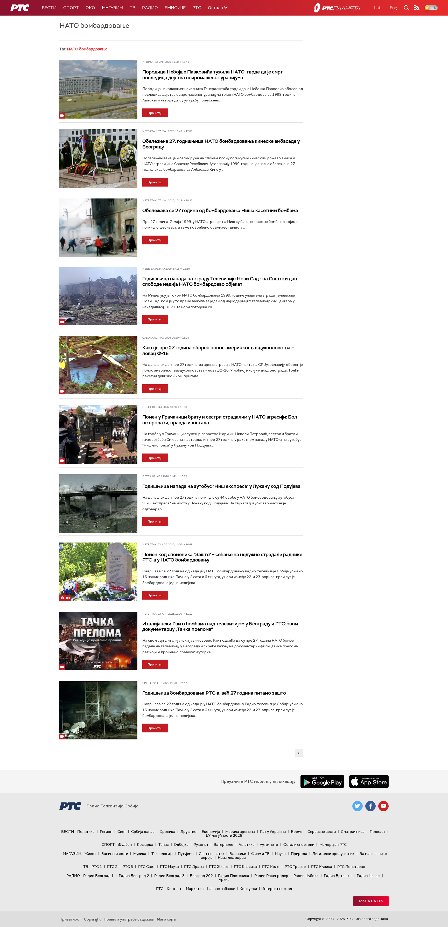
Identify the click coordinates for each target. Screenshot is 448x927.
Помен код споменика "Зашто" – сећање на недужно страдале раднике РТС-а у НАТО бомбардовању (222, 557)
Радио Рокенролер (271, 875)
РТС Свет (146, 866)
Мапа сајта (371, 901)
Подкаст (377, 831)
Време (296, 831)
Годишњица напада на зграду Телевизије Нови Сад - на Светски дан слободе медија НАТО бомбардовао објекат (219, 281)
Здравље (237, 853)
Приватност (70, 919)
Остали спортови (298, 844)
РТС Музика (321, 866)
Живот (90, 853)
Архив (224, 879)
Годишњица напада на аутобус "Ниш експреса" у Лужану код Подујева (221, 486)
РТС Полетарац (351, 866)
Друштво (188, 831)
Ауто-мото (269, 844)
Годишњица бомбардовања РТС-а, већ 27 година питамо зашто (214, 693)
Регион (106, 831)
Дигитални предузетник (333, 853)
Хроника (167, 831)
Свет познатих (211, 853)
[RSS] (417, 8)
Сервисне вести (321, 831)
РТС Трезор (295, 866)
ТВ (132, 7)
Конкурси (248, 888)
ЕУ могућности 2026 (224, 835)
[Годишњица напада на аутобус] (98, 503)
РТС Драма (194, 866)
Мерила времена (240, 831)
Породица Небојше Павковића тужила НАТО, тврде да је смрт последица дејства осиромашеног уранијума (212, 75)
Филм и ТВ (260, 853)
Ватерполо (223, 844)
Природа (299, 853)
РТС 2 (112, 866)
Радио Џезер (368, 875)
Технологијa (162, 853)
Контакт (174, 888)
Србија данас (143, 831)
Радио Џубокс (306, 875)
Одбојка (181, 844)
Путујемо (186, 853)
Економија (211, 831)
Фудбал (125, 844)
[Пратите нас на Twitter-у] (357, 806)
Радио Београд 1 (98, 875)
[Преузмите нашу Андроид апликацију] (322, 781)
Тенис (163, 844)
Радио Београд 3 (169, 875)
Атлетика (247, 844)
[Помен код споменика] (98, 572)
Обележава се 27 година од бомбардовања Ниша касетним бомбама (220, 210)
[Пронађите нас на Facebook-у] (370, 806)
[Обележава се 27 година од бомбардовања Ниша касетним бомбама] (98, 227)
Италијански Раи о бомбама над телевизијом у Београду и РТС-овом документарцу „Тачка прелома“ (220, 627)
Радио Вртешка (338, 875)
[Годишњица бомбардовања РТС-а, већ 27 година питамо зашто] (98, 710)
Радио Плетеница (233, 875)
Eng (393, 7)
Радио (150, 7)
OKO (90, 7)
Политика (86, 831)
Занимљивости (114, 853)
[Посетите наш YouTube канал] (383, 806)
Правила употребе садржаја (129, 919)
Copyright (92, 919)
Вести (49, 7)
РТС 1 (97, 866)
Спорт (71, 7)
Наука (280, 853)
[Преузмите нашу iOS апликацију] (369, 781)
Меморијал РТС (333, 844)
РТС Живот (219, 866)
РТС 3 (128, 866)
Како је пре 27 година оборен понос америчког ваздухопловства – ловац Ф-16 (218, 350)
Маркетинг (195, 888)
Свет (121, 831)
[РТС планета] (337, 8)
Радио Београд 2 (134, 875)
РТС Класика (245, 866)
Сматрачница (353, 831)
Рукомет (201, 844)
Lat (377, 7)
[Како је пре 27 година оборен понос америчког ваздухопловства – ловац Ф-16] (98, 365)
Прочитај (155, 113)
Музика (139, 853)
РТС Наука (169, 866)
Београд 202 (201, 875)
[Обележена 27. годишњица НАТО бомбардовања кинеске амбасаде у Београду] (98, 158)
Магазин (112, 7)
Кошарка (145, 844)
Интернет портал (276, 888)
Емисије (175, 7)
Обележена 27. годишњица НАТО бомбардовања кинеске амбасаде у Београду (221, 144)
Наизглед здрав (232, 857)
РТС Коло (270, 866)
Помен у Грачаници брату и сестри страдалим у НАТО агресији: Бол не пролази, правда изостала (219, 420)
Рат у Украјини (273, 831)
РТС (196, 7)
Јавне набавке (222, 888)
